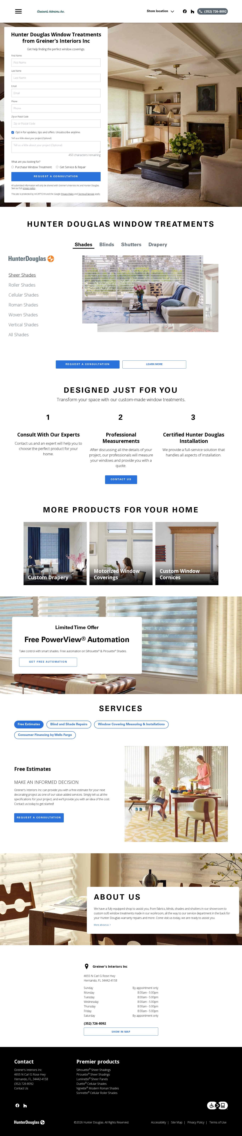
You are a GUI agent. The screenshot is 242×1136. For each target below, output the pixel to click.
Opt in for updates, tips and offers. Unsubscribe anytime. (47, 132)
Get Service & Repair (73, 167)
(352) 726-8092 (95, 1023)
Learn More (154, 364)
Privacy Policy (67, 193)
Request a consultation (39, 818)
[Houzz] (192, 11)
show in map (121, 1031)
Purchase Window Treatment (33, 167)
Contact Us (121, 479)
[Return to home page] (79, 11)
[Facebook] (185, 11)
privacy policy (29, 188)
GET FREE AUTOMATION (48, 662)
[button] (18, 11)
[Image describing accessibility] (217, 1105)
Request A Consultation (88, 364)
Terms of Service (86, 193)
